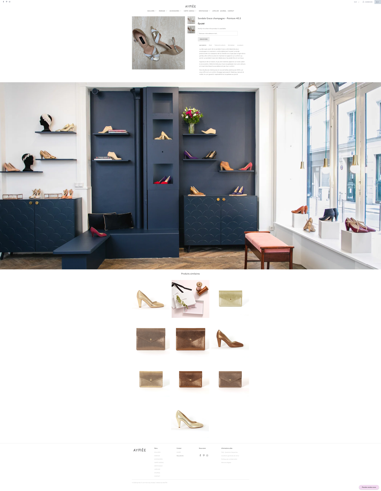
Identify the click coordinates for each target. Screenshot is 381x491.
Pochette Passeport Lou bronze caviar (230, 379)
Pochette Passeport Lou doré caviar (151, 379)
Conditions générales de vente (230, 455)
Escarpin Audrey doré (151, 299)
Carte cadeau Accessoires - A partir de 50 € (190, 299)
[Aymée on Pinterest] (6, 2)
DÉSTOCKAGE (204, 11)
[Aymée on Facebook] (3, 2)
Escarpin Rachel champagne (190, 420)
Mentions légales (226, 462)
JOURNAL (223, 11)
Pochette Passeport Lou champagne (230, 299)
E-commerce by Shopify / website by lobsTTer (154, 482)
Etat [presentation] (210, 45)
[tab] (203, 45)
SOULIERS (151, 11)
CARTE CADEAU (189, 11)
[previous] (135, 44)
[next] (182, 44)
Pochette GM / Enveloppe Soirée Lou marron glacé (190, 339)
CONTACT (231, 11)
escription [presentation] (202, 45)
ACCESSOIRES (175, 11)
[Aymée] (190, 6)
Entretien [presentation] (231, 45)
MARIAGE (162, 11)
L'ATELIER (215, 11)
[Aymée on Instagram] (9, 2)
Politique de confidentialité (229, 459)
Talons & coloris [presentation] (220, 45)
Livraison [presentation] (240, 45)
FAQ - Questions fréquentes (229, 452)
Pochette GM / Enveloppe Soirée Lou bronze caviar (151, 339)
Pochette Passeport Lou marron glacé (190, 379)
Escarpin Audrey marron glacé (230, 339)
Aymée (138, 482)
